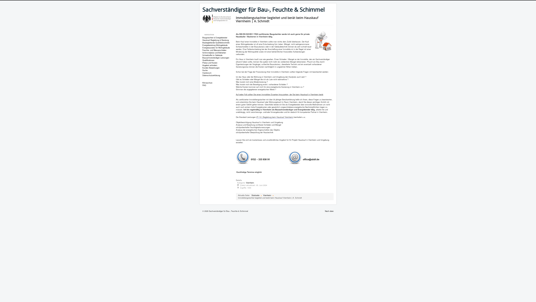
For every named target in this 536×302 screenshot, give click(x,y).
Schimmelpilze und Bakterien (214, 52)
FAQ (204, 85)
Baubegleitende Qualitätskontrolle (215, 42)
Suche (205, 70)
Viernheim (250, 182)
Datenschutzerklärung (211, 75)
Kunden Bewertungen (211, 68)
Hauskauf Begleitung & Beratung (215, 40)
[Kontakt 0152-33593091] (278, 157)
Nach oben (329, 211)
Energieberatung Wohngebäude (215, 45)
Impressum (206, 73)
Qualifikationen (208, 60)
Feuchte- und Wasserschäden (214, 50)
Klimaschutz (207, 83)
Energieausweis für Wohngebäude (216, 47)
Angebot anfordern (209, 65)
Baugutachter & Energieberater (214, 37)
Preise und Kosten (209, 63)
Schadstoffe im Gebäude (212, 55)
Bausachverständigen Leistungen (215, 57)
